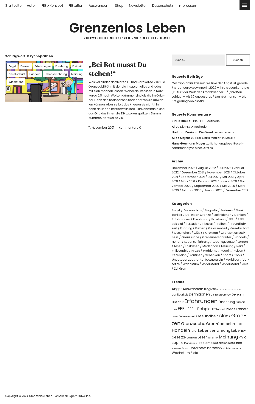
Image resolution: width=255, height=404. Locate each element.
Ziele (245, 264)
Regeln (225, 250)
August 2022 (207, 168)
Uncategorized (182, 259)
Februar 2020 (191, 190)
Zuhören (180, 268)
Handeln (34, 74)
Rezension (179, 255)
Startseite (13, 5)
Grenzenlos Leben (127, 28)
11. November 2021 (101, 127)
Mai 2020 (228, 186)
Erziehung (61, 66)
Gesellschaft (17, 74)
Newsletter (138, 5)
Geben (200, 228)
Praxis (195, 250)
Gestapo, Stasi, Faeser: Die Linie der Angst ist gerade (210, 83)
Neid (239, 246)
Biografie (211, 210)
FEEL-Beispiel (199, 308)
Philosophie (180, 250)
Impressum (187, 5)
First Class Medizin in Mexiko (215, 138)
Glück (198, 233)
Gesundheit (182, 233)
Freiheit (77, 66)
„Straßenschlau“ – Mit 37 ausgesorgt (208, 94)
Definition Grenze (198, 215)
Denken (25, 66)
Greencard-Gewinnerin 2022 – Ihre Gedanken (207, 88)
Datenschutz (162, 5)
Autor (31, 5)
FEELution (76, 5)
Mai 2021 (228, 177)
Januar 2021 (228, 181)
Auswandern (99, 5)
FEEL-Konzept (52, 5)
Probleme (210, 250)
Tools (238, 255)
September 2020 (206, 186)
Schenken (212, 255)
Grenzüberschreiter (216, 237)
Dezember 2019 (237, 190)
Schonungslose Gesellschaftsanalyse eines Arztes (208, 145)
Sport (227, 255)
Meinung (77, 74)
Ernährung (200, 219)
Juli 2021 (213, 177)
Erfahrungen (43, 66)
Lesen (178, 246)
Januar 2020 (213, 190)
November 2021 (218, 172)
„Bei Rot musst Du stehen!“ (117, 69)
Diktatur (178, 302)
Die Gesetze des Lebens (216, 132)
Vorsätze (236, 348)
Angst (12, 66)
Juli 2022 (225, 168)
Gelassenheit (217, 228)
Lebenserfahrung (56, 74)
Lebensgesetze (223, 242)
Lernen (243, 242)
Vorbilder (233, 259)
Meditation (210, 246)
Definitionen (222, 215)
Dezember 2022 (183, 168)
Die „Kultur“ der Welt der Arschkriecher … (210, 90)
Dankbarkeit (180, 294)
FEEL (231, 219)
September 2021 (193, 177)
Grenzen (211, 233)
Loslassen (192, 246)
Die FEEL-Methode (206, 121)
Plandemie (190, 343)
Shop (119, 5)
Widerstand (16, 82)
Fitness (207, 224)
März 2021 (188, 181)
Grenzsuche (190, 237)
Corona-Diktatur (233, 289)
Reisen (238, 250)
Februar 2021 (207, 181)
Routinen (195, 255)
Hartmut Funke (183, 132)
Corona (221, 289)
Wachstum (191, 264)
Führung (186, 228)
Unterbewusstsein (209, 259)
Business (226, 210)
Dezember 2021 (193, 172)
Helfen (176, 242)
